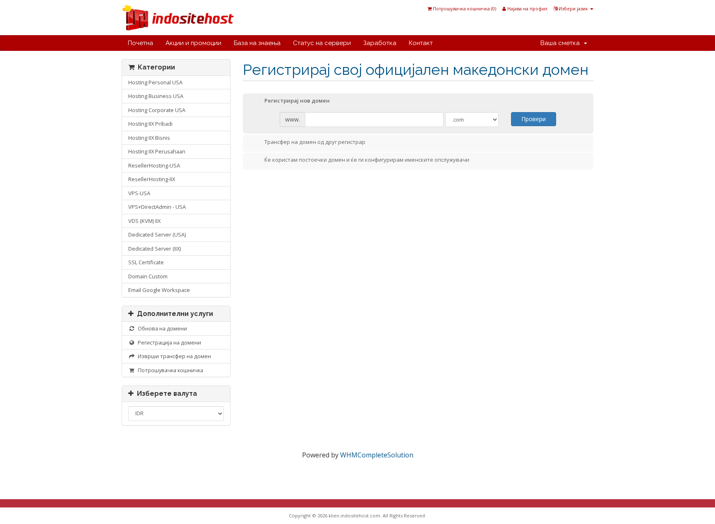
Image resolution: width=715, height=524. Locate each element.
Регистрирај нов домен (297, 101)
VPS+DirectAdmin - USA (157, 207)
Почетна (140, 43)
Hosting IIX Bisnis (149, 137)
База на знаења (257, 43)
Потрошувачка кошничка (169, 370)
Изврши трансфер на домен (173, 356)
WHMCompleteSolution (376, 454)
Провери (533, 119)
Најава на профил (526, 8)
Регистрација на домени (168, 342)
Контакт (421, 43)
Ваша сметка (561, 43)
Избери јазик (573, 8)
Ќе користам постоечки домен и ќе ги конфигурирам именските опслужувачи (366, 160)
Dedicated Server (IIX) (154, 248)
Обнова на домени (161, 328)
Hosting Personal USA (155, 82)
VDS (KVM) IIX (144, 221)
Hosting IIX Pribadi (150, 123)
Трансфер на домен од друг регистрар (314, 142)
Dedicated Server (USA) (157, 234)
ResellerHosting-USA (154, 165)
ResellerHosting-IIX (151, 179)
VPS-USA (139, 193)
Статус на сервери (322, 43)
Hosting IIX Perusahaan (156, 151)
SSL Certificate (146, 262)
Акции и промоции (193, 43)
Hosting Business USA (155, 96)
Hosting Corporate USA (156, 110)
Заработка (379, 43)
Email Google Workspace (159, 290)
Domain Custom (148, 276)
